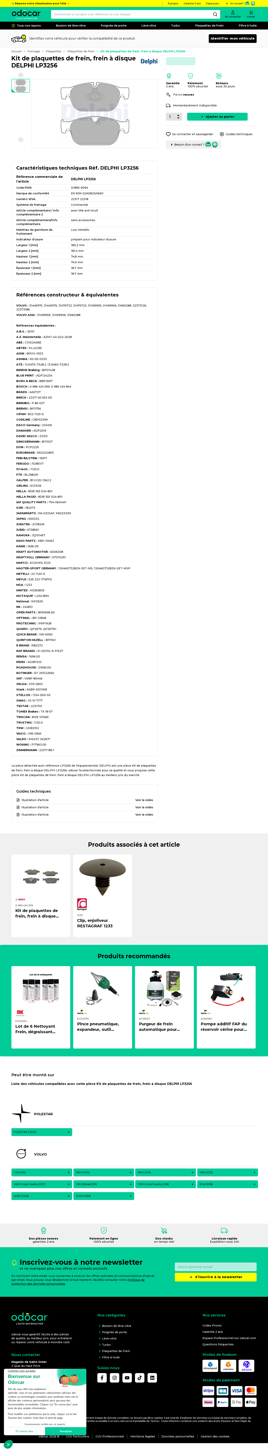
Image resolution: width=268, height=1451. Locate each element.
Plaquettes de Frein (209, 25)
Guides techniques (239, 134)
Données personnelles (177, 1436)
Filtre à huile (248, 25)
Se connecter (233, 16)
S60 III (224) (82, 1172)
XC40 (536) (206, 1184)
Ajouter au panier (220, 116)
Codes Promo (212, 1325)
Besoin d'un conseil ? (189, 144)
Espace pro (212, 3)
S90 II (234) (144, 1172)
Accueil (16, 51)
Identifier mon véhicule (233, 38)
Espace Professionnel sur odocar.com (229, 1338)
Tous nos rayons (29, 25)
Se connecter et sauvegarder (192, 134)
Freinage (33, 51)
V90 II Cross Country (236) (153, 1184)
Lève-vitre (148, 25)
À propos (173, 3)
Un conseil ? (237, 3)
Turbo (175, 25)
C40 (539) (20, 1172)
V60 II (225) (206, 1172)
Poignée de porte (113, 25)
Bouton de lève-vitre (71, 25)
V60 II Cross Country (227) (29, 1184)
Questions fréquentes (218, 1344)
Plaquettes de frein (81, 51)
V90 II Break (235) (86, 1184)
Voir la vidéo (144, 800)
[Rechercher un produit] (215, 14)
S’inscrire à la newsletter (218, 1277)
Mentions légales (142, 1436)
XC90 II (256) (83, 1195)
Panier (251, 16)
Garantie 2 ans (192, 3)
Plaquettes (53, 51)
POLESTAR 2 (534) (25, 1132)
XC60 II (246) (21, 1195)
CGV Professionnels (110, 1436)
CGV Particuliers (77, 1436)
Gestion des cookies (215, 1436)
